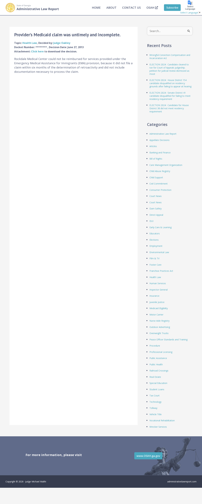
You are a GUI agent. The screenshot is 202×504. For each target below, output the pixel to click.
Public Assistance (158, 358)
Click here (37, 51)
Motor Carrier (156, 314)
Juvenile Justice (156, 302)
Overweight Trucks (159, 333)
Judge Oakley (61, 43)
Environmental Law (159, 252)
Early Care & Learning (160, 227)
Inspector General (158, 289)
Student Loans (156, 389)
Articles (153, 146)
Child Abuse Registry (159, 171)
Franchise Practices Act (161, 270)
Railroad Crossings (158, 370)
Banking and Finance (160, 152)
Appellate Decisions (159, 140)
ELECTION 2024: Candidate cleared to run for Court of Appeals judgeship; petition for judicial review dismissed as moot (169, 69)
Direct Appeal (156, 214)
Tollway (153, 407)
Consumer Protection (160, 189)
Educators (154, 233)
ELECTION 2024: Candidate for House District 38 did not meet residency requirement (169, 108)
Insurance (154, 295)
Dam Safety (155, 208)
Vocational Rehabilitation (162, 420)
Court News (155, 196)
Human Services (157, 283)
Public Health (156, 364)
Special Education (158, 383)
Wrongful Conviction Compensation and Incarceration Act (169, 56)
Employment (155, 245)
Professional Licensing (160, 351)
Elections (154, 239)
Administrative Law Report (162, 133)
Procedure (154, 345)
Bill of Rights (155, 158)
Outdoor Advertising (159, 327)
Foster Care (155, 264)
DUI (151, 220)
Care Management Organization (165, 164)
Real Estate (155, 376)
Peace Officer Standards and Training (168, 339)
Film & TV (154, 258)
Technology (155, 401)
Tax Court (154, 395)
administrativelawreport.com (181, 481)
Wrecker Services (158, 426)
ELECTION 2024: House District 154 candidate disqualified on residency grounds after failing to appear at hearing (170, 83)
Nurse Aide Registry (159, 320)
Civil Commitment (158, 183)
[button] (172, 7)
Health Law (29, 43)
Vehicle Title (155, 414)
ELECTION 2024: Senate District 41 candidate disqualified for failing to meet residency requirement (169, 96)
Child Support (156, 177)
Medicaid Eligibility (158, 308)
